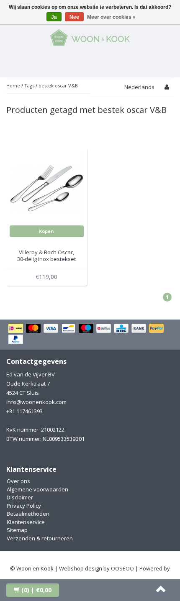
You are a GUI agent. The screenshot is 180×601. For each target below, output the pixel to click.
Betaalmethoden (28, 513)
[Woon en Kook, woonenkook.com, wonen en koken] (90, 36)
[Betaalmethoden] (90, 334)
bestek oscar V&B (58, 85)
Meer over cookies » (111, 17)
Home (13, 85)
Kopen (46, 231)
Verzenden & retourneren (40, 538)
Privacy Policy (24, 505)
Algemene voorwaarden (37, 489)
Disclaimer (20, 497)
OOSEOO (122, 568)
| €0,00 (36, 590)
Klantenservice (26, 522)
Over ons (18, 481)
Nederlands (139, 87)
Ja (54, 17)
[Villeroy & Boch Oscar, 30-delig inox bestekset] (47, 188)
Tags (29, 85)
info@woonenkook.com (36, 402)
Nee (74, 17)
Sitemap (17, 530)
